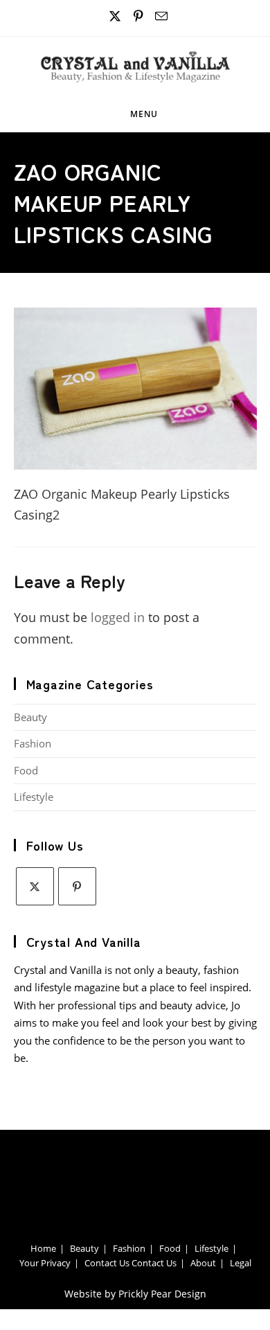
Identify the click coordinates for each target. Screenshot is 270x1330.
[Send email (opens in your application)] (159, 16)
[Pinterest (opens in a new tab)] (139, 16)
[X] (35, 886)
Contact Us (106, 1263)
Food (26, 770)
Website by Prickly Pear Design (135, 1293)
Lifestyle (33, 797)
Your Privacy (45, 1263)
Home (43, 1248)
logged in (118, 617)
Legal (240, 1263)
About (203, 1263)
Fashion (32, 743)
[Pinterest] (77, 886)
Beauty (30, 717)
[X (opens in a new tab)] (115, 16)
